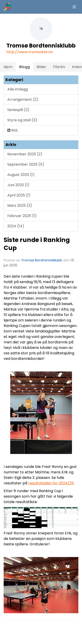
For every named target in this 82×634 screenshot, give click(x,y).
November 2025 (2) (24, 154)
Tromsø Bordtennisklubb (41, 260)
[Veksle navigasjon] (74, 7)
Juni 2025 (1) (18, 185)
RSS (14, 130)
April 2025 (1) (19, 195)
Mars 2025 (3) (19, 205)
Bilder (41, 66)
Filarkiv (59, 66)
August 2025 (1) (21, 174)
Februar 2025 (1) (22, 215)
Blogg (24, 66)
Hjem (8, 66)
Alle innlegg (17, 89)
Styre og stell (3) (22, 120)
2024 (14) (15, 226)
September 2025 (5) (25, 164)
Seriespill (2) (18, 109)
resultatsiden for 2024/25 (51, 483)
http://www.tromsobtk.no (29, 52)
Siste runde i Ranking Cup (37, 244)
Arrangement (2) (22, 99)
